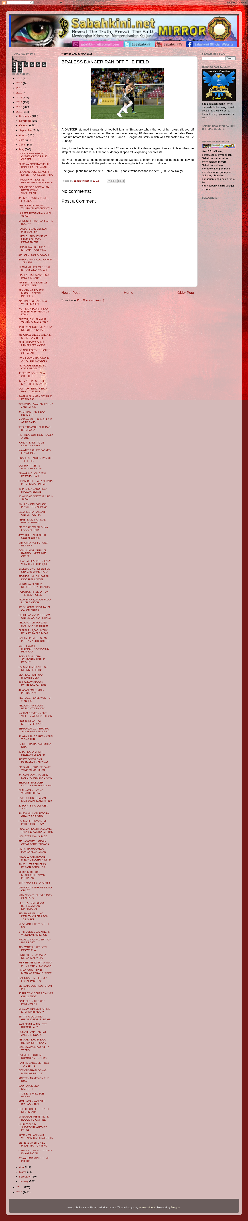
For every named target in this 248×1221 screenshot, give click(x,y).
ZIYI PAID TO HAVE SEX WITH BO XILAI (33, 302)
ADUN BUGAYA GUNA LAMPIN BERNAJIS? (32, 344)
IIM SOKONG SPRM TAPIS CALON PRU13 (34, 608)
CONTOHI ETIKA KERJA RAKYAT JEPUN (33, 390)
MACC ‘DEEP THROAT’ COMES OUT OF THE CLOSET (33, 156)
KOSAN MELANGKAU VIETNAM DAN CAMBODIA (36, 1136)
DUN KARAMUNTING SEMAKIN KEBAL (31, 792)
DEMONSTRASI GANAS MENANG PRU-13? (32, 1072)
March (23, 1172)
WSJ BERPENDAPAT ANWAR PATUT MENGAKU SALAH (35, 964)
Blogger (175, 1207)
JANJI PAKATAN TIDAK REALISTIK (32, 413)
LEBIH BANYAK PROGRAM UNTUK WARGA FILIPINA (35, 616)
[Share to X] (116, 181)
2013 (19, 107)
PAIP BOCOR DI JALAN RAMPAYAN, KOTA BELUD (35, 799)
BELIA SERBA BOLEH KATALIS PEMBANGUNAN (35, 784)
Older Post (185, 293)
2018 (19, 88)
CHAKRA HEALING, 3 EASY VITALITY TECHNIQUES (35, 562)
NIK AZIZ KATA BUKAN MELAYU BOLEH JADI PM (35, 858)
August (23, 135)
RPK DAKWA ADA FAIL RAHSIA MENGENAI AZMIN (36, 181)
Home (128, 293)
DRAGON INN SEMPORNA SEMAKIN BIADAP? (34, 1010)
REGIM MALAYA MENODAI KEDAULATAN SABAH (34, 268)
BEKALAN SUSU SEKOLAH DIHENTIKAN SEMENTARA (36, 173)
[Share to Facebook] (119, 181)
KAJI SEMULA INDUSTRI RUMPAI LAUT (33, 1026)
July (22, 139)
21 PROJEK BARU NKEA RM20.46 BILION (33, 490)
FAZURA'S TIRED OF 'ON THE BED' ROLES (33, 593)
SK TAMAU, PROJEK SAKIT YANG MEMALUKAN (35, 769)
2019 (19, 83)
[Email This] (109, 181)
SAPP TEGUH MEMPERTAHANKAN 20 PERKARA (34, 648)
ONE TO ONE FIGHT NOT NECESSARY (34, 1110)
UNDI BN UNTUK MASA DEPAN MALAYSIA (32, 956)
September (26, 130)
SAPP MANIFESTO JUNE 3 (34, 882)
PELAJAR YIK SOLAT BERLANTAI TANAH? (32, 707)
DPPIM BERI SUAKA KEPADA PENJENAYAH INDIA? (35, 482)
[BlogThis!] (112, 181)
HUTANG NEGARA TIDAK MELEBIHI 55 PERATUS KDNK (34, 311)
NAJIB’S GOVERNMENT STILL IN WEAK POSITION (35, 715)
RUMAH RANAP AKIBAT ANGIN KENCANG (32, 1033)
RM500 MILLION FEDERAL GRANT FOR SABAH (34, 815)
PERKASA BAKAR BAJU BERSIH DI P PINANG (32, 1041)
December (25, 116)
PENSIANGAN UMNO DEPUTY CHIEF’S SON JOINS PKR (33, 916)
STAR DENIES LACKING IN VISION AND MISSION (34, 933)
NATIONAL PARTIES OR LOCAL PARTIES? (33, 979)
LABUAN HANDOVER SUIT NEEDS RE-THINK (34, 668)
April (22, 1167)
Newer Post (70, 293)
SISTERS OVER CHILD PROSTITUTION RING (33, 1144)
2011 (19, 1187)
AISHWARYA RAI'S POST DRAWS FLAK (33, 948)
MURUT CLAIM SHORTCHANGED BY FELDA (33, 1127)
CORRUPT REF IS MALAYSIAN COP (30, 467)
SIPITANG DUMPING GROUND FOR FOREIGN (35, 1018)
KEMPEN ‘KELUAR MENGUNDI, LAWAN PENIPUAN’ (32, 875)
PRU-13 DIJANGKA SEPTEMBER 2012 (31, 722)
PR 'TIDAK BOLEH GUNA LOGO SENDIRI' (33, 529)
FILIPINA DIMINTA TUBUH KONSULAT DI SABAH (34, 166)
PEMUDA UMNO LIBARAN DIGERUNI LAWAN (34, 578)
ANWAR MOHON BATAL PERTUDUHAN (32, 475)
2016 (19, 93)
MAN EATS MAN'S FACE (33, 836)
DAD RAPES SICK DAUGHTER (29, 1087)
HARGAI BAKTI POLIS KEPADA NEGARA (31, 444)
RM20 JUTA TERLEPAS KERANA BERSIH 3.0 (32, 866)
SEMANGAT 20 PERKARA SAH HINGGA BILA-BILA (34, 730)
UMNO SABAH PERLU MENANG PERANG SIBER (35, 972)
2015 (19, 97)
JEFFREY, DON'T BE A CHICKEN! (32, 375)
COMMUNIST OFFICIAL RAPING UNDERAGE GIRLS (32, 553)
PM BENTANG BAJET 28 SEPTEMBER (33, 284)
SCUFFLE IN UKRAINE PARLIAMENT (32, 1003)
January (24, 1181)
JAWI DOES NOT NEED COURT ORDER (32, 536)
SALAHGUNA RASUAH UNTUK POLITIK (32, 513)
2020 (19, 78)
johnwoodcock (147, 1207)
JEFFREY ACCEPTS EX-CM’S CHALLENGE (36, 995)
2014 (19, 102)
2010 (19, 1192)
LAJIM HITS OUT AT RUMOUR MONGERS (32, 1056)
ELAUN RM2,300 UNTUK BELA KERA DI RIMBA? (33, 632)
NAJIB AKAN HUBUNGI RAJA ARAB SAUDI (35, 421)
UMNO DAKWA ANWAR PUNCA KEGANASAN (32, 850)
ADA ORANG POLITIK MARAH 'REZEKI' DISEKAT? (31, 293)
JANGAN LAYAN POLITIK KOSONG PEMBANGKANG (36, 776)
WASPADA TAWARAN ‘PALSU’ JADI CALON (36, 405)
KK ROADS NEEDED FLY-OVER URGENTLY (33, 367)
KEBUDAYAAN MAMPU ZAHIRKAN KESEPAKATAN (35, 207)
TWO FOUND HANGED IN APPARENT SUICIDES (34, 359)
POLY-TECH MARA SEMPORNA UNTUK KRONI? (32, 659)
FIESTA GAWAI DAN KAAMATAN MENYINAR (34, 761)
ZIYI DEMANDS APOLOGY (34, 254)
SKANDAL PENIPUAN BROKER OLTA (31, 676)
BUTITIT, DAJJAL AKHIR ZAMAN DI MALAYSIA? (33, 321)
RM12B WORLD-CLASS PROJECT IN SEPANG (33, 506)
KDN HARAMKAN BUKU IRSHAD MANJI (32, 1103)
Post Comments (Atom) (90, 300)
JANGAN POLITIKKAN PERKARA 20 (31, 692)
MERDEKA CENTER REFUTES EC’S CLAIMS (34, 585)
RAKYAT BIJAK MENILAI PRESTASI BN (33, 230)
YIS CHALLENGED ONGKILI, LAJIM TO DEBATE (35, 336)
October (24, 125)
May (22, 149)
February (25, 1176)
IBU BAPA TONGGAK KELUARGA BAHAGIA (32, 684)
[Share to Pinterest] (123, 181)
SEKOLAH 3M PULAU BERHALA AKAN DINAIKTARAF (31, 906)
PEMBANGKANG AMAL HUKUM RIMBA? (32, 521)
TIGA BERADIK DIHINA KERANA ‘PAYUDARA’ (32, 248)
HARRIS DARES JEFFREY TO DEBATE (34, 1064)
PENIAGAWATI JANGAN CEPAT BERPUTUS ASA (34, 843)
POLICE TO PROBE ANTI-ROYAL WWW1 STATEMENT (34, 190)
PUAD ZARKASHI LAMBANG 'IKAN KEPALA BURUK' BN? (36, 830)
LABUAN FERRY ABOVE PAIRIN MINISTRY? (33, 822)
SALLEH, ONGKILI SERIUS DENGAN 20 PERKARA (34, 570)
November (25, 120)
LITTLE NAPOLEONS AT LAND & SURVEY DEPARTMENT (33, 239)
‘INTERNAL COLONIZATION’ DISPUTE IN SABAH (35, 328)
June (22, 144)
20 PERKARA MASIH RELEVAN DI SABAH (32, 753)
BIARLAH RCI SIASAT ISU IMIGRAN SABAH (34, 276)
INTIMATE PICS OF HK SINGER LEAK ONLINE (33, 382)
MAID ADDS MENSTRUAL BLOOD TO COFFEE (33, 1118)
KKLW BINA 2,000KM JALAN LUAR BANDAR (35, 601)
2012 (19, 112)
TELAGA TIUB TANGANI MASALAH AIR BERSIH (33, 624)
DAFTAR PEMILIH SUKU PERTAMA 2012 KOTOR (34, 639)
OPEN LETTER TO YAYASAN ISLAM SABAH (35, 1152)
